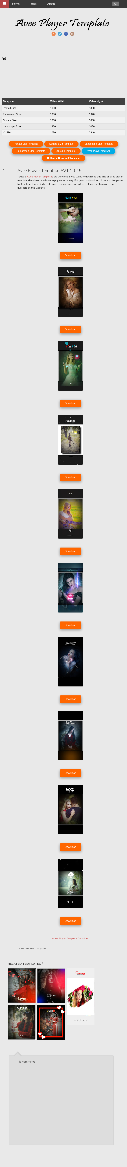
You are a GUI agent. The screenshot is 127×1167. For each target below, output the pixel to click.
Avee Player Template (39, 176)
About (51, 3)
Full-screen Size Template (31, 151)
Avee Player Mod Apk (98, 151)
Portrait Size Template (26, 143)
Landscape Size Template (99, 143)
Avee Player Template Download (70, 938)
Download (70, 255)
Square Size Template (61, 143)
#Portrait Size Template (32, 948)
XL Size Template (66, 151)
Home (16, 3)
